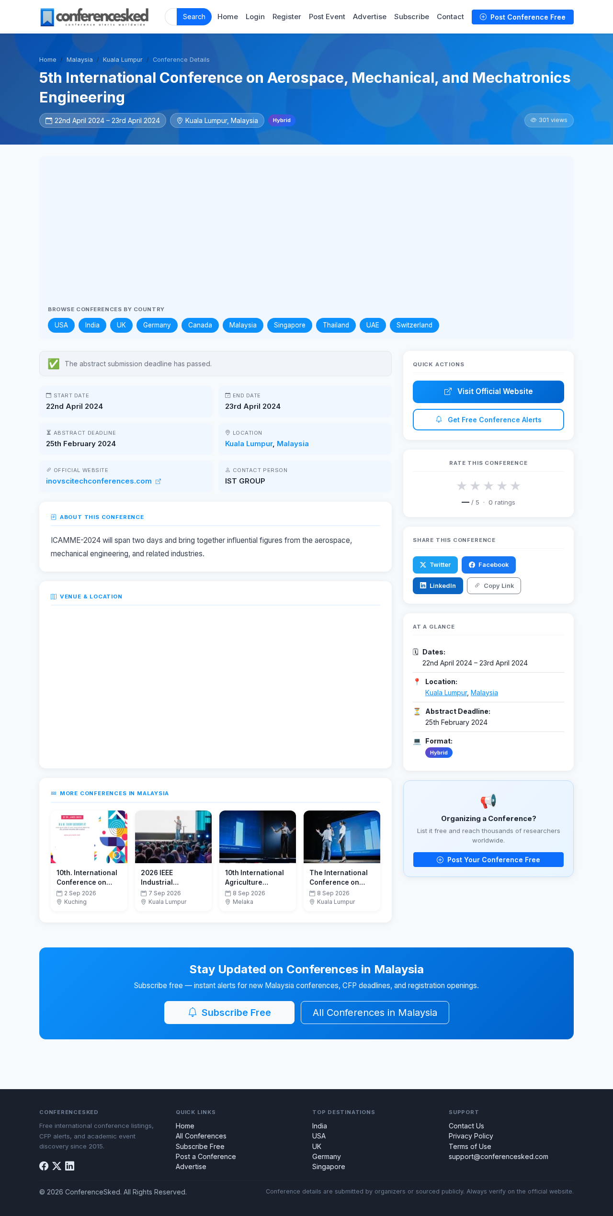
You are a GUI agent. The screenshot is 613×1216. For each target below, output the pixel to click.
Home (227, 16)
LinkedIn (442, 585)
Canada (200, 325)
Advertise (369, 16)
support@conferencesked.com (498, 1156)
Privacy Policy (471, 1136)
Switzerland (414, 325)
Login (255, 16)
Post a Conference (206, 1156)
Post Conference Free (527, 17)
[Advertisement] (306, 235)
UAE (372, 325)
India (92, 325)
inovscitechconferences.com (100, 481)
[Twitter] (56, 1166)
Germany (157, 325)
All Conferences (201, 1136)
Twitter (439, 564)
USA (61, 325)
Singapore (290, 325)
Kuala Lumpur (123, 59)
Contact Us (466, 1126)
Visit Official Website (494, 391)
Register (286, 16)
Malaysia (80, 59)
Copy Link (498, 585)
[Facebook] (43, 1166)
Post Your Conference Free (492, 860)
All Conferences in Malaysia (375, 1012)
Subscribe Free (235, 1012)
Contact (450, 16)
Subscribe (411, 16)
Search (194, 16)
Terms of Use (470, 1146)
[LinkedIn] (69, 1166)
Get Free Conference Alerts (494, 420)
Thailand (336, 325)
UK (121, 325)
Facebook (493, 564)
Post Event (327, 16)
